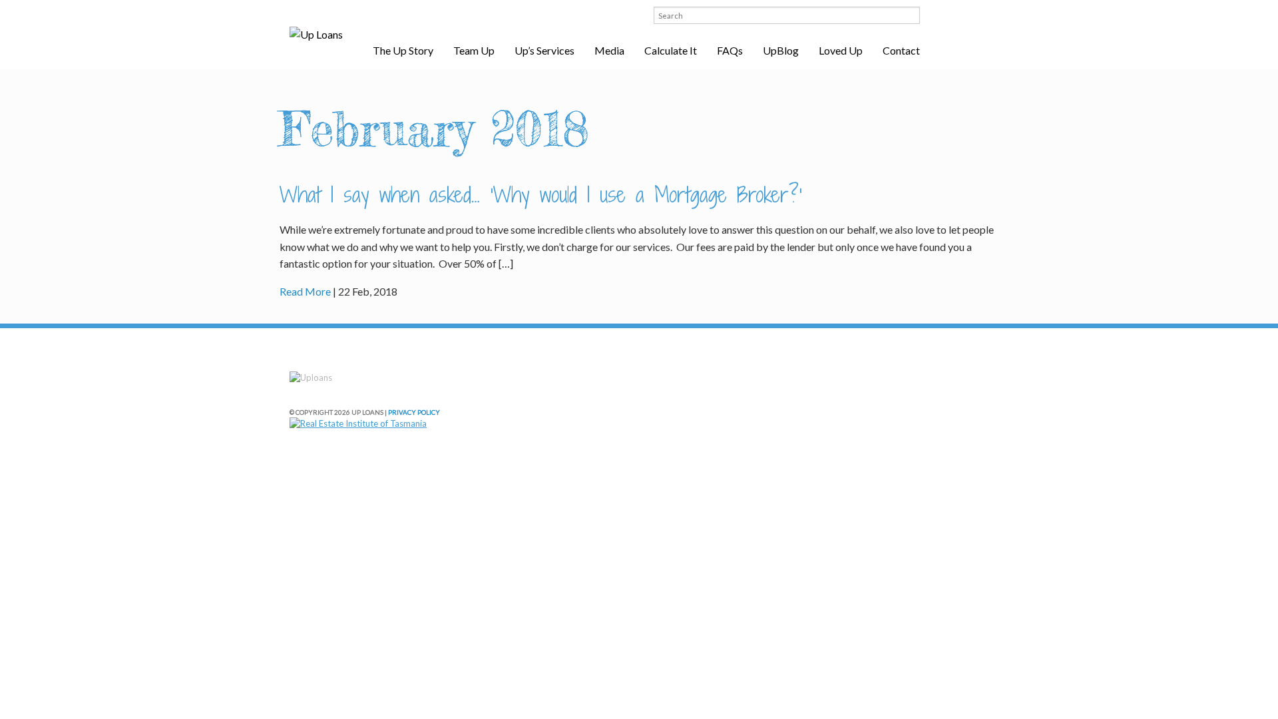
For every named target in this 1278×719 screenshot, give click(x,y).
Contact (901, 50)
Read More (305, 291)
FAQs (730, 50)
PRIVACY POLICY (414, 412)
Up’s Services (544, 50)
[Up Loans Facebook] (610, 15)
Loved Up (841, 50)
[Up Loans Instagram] (629, 15)
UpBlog (781, 50)
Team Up (474, 50)
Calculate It (670, 50)
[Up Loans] (316, 35)
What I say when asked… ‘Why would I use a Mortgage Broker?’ (541, 194)
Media (609, 50)
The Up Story (403, 50)
